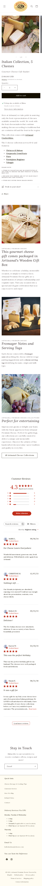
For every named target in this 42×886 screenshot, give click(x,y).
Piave (8, 156)
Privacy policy (30, 875)
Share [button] (6, 194)
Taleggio (10, 162)
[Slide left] (16, 57)
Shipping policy (29, 878)
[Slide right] (26, 57)
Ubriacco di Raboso (14, 150)
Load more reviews (21, 723)
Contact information (22, 882)
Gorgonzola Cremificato (16, 153)
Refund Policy (9, 798)
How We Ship (9, 793)
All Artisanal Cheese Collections (19, 455)
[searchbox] (12, 524)
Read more (33, 709)
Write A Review (22, 513)
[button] (4, 6)
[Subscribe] (34, 766)
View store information (13, 109)
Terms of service (16, 878)
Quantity (5, 83)
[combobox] (28, 530)
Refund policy (18, 875)
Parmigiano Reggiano (15, 159)
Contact (7, 802)
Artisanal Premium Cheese (19, 872)
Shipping (4, 79)
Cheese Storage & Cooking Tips (15, 784)
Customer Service (10, 789)
